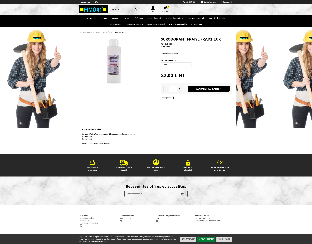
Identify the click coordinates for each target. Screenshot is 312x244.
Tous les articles (86, 32)
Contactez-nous (125, 218)
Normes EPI (84, 221)
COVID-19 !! (91, 18)
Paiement (84, 216)
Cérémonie (138, 18)
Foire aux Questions (202, 218)
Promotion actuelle (178, 24)
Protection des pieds (134, 24)
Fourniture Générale (196, 18)
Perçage (103, 18)
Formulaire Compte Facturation (168, 216)
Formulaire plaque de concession (207, 221)
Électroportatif (114, 24)
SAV (158, 218)
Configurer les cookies (89, 223)
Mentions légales (87, 218)
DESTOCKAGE (197, 24)
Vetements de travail (156, 24)
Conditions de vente (126, 216)
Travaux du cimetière (174, 18)
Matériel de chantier (217, 18)
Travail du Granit (154, 18)
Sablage (115, 18)
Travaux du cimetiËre (102, 32)
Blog (120, 221)
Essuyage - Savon (119, 32)
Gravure (126, 18)
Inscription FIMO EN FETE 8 (205, 216)
